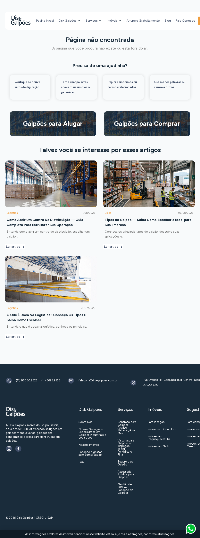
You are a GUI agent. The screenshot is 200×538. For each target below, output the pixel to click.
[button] (190, 528)
